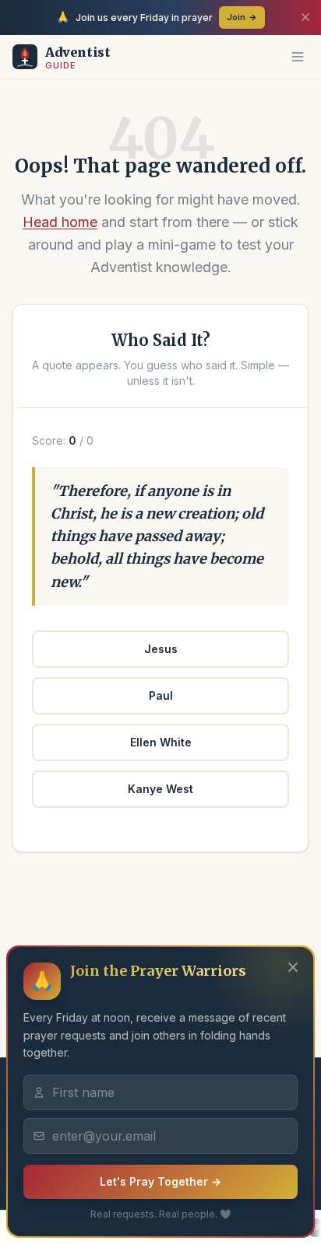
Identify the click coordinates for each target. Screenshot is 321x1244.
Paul (161, 695)
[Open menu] (298, 57)
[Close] (293, 967)
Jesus (161, 648)
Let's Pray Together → (160, 1181)
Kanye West (160, 788)
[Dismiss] (305, 17)
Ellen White (161, 742)
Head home (60, 222)
